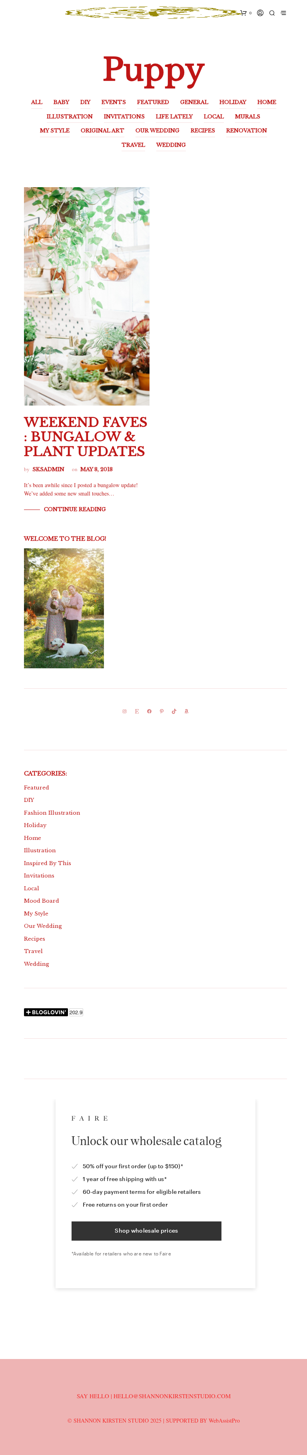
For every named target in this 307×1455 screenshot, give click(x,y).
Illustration (40, 850)
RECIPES (203, 130)
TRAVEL (133, 145)
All (36, 102)
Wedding (36, 964)
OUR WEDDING (157, 130)
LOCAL (214, 116)
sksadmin (48, 469)
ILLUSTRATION (70, 116)
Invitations (39, 875)
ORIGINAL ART (102, 130)
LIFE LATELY (174, 116)
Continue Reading (75, 509)
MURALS (247, 116)
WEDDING (171, 145)
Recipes (34, 938)
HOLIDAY (232, 102)
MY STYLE (55, 130)
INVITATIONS (124, 116)
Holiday (35, 825)
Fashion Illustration (52, 812)
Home (32, 838)
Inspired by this (47, 863)
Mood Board (41, 900)
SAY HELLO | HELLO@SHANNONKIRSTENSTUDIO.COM (154, 1396)
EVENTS (114, 102)
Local (31, 888)
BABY (61, 102)
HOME (266, 102)
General (194, 102)
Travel (33, 951)
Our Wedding (43, 926)
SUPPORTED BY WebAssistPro (203, 1420)
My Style (36, 913)
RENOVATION (246, 130)
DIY (85, 102)
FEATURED (153, 102)
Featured (36, 787)
